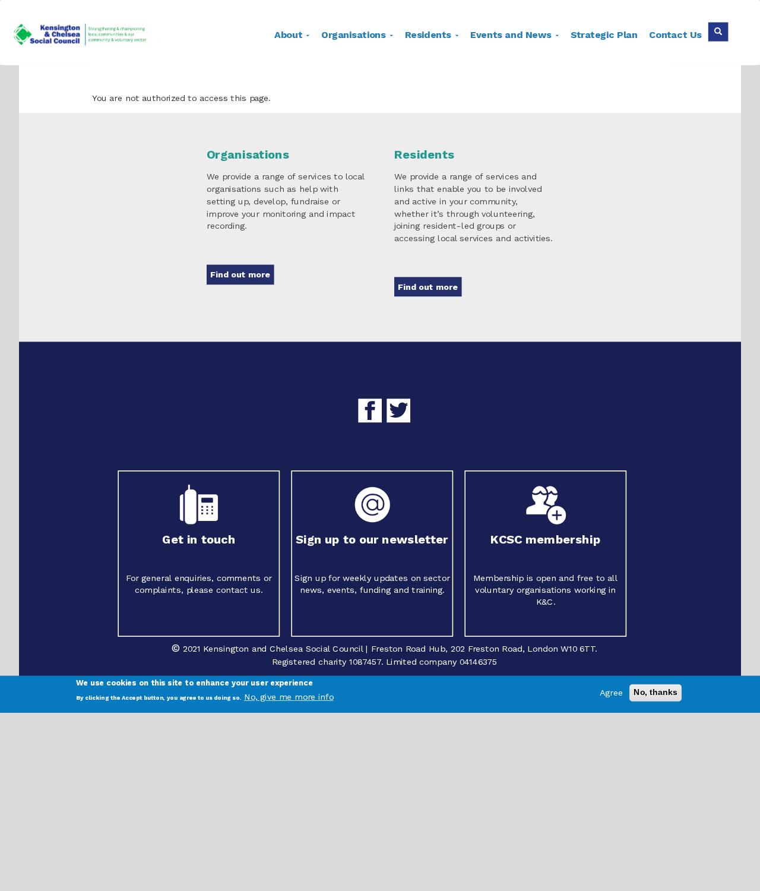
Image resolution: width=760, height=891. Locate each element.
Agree (611, 693)
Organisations (355, 34)
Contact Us (675, 34)
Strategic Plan (604, 34)
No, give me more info (288, 697)
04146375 (478, 662)
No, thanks (655, 692)
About (289, 34)
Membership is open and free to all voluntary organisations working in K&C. (545, 590)
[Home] (90, 36)
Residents (429, 34)
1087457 (365, 662)
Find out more (240, 275)
